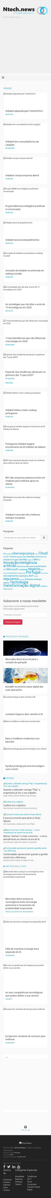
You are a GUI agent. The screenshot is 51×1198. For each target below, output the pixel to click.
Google (29, 560)
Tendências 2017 (31, 1177)
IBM (35, 559)
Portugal (33, 572)
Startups (18, 1182)
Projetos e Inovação (17, 636)
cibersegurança (23, 553)
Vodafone (43, 586)
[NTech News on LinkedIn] (14, 1166)
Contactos (7, 1180)
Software (29, 579)
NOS (42, 570)
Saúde (36, 576)
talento (6, 583)
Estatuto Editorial (6, 1183)
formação (14, 559)
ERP (45, 557)
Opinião (9, 778)
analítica (8, 554)
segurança (11, 579)
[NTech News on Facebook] (5, 1166)
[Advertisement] (25, 48)
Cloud (43, 553)
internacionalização (25, 566)
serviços (21, 579)
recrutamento (10, 575)
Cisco (36, 554)
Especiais (31, 1170)
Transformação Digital (31, 1188)
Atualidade (19, 1176)
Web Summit (8, 589)
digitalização (21, 557)
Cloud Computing (31, 1183)
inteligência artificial (20, 564)
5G (4, 554)
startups (37, 579)
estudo (6, 559)
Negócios (19, 1179)
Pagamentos (22, 573)
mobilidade (22, 569)
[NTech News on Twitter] (9, 1166)
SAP (31, 575)
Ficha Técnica (6, 1188)
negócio (34, 569)
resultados (23, 576)
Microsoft (12, 569)
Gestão (23, 559)
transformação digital (21, 585)
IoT (4, 569)
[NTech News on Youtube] (19, 1166)
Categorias (19, 1170)
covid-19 (7, 557)
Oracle (5, 573)
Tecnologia (19, 582)
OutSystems (12, 573)
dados (13, 557)
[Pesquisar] (44, 537)
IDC (39, 560)
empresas (39, 557)
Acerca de (7, 1172)
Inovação (11, 562)
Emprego (30, 556)
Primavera (44, 573)
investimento (40, 566)
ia (32, 560)
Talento (18, 1184)
